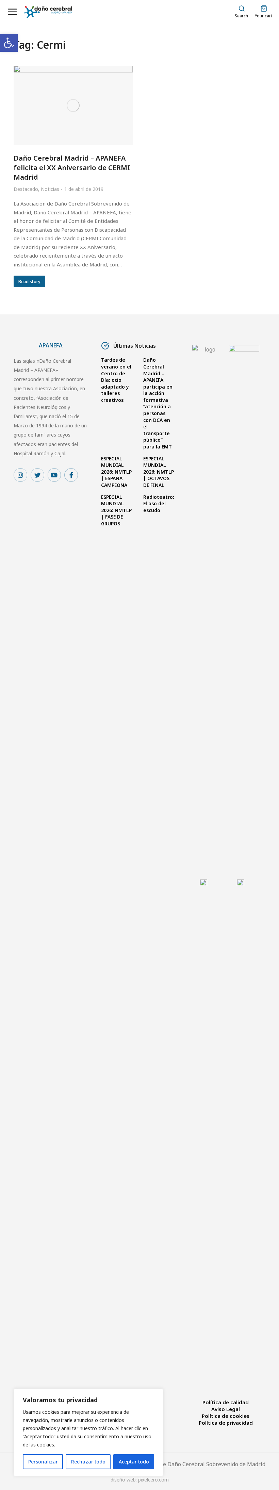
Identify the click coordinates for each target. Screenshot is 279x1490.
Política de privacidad (226, 1422)
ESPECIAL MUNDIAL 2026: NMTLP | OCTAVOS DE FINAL (158, 471)
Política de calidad (225, 1402)
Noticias (50, 189)
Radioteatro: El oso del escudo (158, 503)
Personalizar (43, 1461)
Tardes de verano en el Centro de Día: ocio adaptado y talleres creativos (116, 380)
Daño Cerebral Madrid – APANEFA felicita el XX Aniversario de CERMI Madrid (72, 167)
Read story (29, 281)
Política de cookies (225, 1415)
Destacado (26, 189)
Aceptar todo (134, 1461)
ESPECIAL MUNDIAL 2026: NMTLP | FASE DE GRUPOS (116, 510)
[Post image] (73, 105)
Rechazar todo (88, 1461)
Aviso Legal (225, 1409)
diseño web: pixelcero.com (140, 1479)
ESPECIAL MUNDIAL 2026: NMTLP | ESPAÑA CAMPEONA (116, 471)
